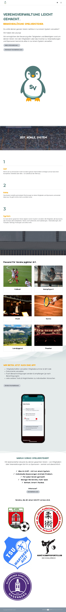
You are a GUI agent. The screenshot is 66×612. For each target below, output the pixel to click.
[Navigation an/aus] (61, 2)
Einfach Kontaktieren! (12, 385)
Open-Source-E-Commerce (57, 609)
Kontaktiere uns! (33, 492)
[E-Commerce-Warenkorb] (57, 2)
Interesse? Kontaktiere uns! (13, 49)
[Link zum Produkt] (17, 276)
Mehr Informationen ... (12, 45)
